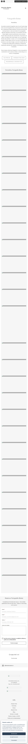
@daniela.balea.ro (9, 665)
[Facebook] (2, 1)
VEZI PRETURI (6, 57)
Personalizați (14, 740)
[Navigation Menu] (25, 8)
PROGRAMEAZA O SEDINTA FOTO (14, 61)
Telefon (3, 620)
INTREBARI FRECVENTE (19, 57)
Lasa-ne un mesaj (5, 625)
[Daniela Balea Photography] (6, 8)
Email (3, 614)
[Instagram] (4, 1)
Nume (3, 609)
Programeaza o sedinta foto (21, 1)
